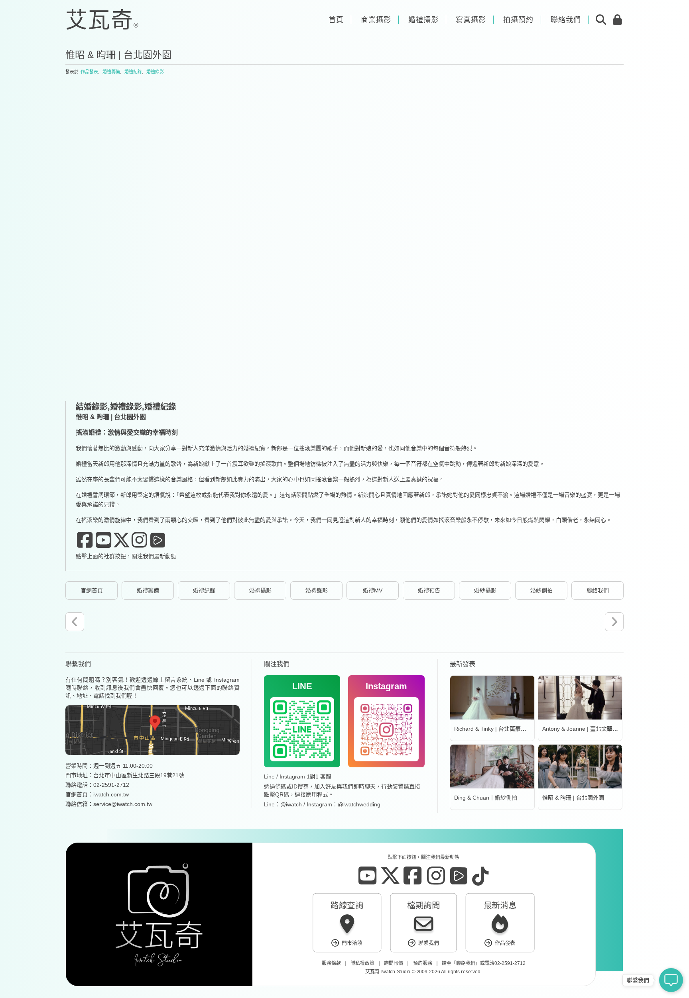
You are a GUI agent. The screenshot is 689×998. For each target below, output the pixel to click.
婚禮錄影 (155, 71)
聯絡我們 (598, 590)
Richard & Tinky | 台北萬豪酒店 (493, 728)
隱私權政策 (362, 963)
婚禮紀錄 (133, 71)
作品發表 (89, 71)
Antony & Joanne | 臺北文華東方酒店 (588, 728)
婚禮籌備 (111, 71)
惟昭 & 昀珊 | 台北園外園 (573, 797)
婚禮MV (372, 590)
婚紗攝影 (485, 590)
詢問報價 (393, 963)
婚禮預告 (429, 590)
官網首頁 (92, 590)
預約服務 (422, 963)
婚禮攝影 (260, 590)
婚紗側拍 (541, 590)
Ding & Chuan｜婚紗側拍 (485, 797)
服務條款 (331, 963)
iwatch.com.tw (111, 794)
